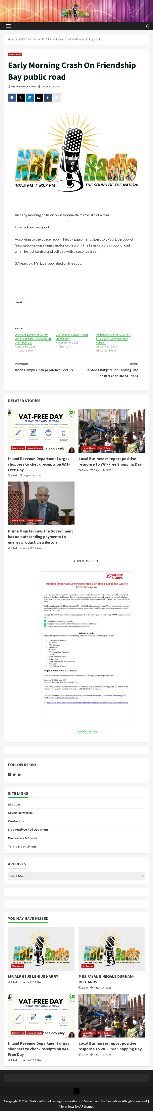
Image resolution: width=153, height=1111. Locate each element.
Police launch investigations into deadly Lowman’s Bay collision (113, 338)
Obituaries (17, 966)
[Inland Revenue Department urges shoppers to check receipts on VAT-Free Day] (41, 431)
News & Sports (34, 448)
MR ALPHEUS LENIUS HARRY (33, 976)
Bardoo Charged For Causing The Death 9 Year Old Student (111, 369)
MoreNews (67, 1106)
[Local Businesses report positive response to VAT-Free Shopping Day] (111, 431)
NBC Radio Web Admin (23, 86)
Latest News (15, 54)
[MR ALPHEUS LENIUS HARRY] (41, 949)
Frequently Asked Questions (28, 829)
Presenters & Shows (22, 838)
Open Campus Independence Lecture (44, 366)
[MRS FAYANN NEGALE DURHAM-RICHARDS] (111, 949)
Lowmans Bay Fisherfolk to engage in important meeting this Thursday (33, 338)
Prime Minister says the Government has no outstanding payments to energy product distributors (40, 537)
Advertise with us (20, 813)
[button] (8, 26)
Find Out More (87, 731)
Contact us (16, 821)
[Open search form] (147, 26)
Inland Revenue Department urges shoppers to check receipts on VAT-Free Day (39, 464)
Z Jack (14, 475)
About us (14, 804)
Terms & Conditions (22, 846)
